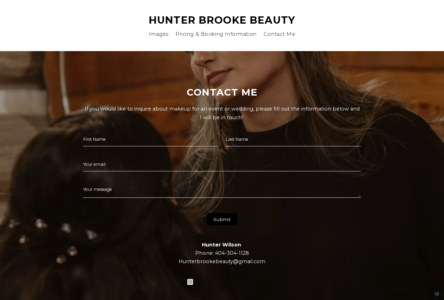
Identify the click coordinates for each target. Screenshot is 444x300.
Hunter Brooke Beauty (222, 20)
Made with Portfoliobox (411, 294)
